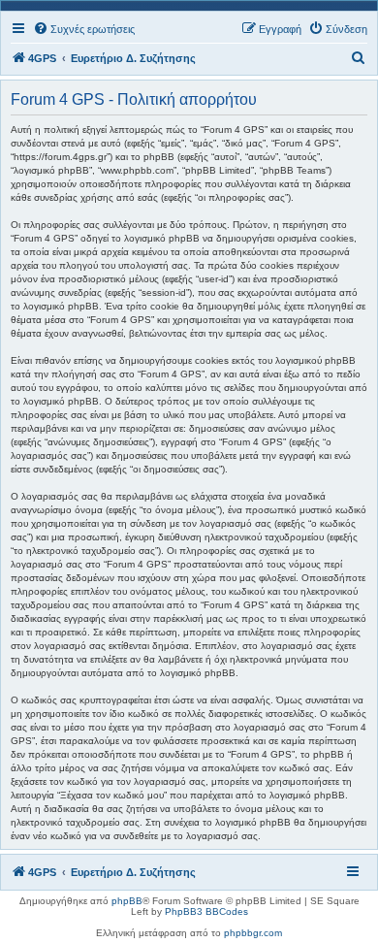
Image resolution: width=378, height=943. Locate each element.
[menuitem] (84, 29)
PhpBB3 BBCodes (206, 911)
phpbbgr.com (253, 932)
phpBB (126, 900)
